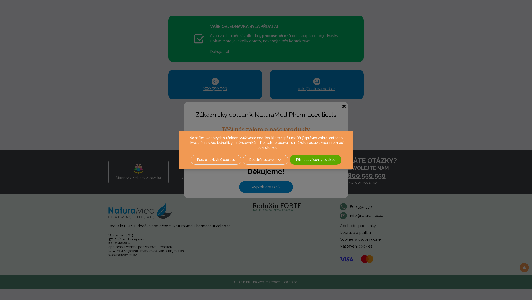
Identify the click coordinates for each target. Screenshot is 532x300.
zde (274, 147)
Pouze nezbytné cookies (216, 160)
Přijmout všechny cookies (315, 160)
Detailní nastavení (262, 160)
